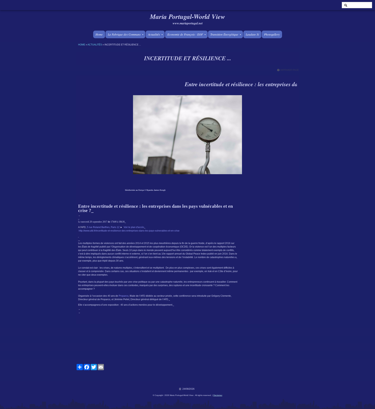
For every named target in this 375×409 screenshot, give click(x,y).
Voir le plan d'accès (134, 227)
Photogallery (272, 34)
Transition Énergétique (224, 34)
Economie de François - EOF (185, 34)
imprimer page (289, 70)
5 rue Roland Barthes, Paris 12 (103, 227)
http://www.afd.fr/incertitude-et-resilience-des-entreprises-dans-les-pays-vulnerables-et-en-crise (129, 230)
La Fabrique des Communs (124, 34)
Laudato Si (252, 34)
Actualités (154, 34)
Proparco (124, 296)
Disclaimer (217, 395)
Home (99, 34)
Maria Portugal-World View (187, 16)
